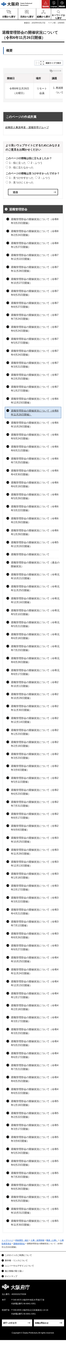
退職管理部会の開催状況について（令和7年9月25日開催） (34, 293)
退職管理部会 (18, 209)
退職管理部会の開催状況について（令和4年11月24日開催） (34, 971)
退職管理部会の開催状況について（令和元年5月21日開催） (35, 624)
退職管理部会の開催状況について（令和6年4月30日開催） (34, 472)
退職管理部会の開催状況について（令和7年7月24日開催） (34, 317)
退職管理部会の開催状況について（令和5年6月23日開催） (34, 1163)
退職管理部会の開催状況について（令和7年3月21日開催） (34, 365)
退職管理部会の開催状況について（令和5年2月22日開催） (34, 1115)
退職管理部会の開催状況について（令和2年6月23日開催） (34, 792)
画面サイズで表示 (53, 63)
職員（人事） (52, 1240)
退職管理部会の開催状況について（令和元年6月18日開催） (35, 636)
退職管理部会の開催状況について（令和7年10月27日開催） (34, 281)
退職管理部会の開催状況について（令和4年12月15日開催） (34, 983)
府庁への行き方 (10, 1323)
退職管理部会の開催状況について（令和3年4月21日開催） (34, 911)
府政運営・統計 (22, 1240)
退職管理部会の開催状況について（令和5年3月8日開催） (34, 1139)
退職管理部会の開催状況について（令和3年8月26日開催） (34, 935)
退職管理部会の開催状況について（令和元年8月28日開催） (35, 660)
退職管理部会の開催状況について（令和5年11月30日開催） (34, 1223)
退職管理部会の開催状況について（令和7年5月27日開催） (34, 341)
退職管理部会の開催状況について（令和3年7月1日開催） (34, 923)
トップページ (7, 1240)
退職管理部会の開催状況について (30, 554)
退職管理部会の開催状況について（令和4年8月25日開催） (34, 1079)
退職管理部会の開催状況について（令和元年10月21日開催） (35, 576)
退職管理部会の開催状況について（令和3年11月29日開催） (34, 851)
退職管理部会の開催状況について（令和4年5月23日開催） (34, 1043)
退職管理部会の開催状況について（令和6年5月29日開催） (34, 496)
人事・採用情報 (37, 1240)
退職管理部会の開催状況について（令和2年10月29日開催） (34, 696)
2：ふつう (36, 163)
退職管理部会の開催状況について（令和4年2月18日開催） (34, 1007)
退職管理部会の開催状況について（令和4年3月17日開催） (34, 1019)
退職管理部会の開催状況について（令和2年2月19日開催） (34, 744)
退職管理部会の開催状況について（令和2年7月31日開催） (34, 804)
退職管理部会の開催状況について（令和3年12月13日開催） (34, 863)
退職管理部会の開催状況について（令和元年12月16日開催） (35, 600)
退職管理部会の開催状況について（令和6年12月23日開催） (34, 400)
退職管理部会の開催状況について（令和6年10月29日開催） (34, 424)
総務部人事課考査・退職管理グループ (27, 127)
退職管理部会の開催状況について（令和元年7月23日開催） (35, 648)
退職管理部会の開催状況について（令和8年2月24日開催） (34, 233)
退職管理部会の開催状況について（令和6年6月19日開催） (34, 484)
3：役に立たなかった (21, 167)
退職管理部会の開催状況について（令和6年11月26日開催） (34, 412)
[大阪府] (16, 4)
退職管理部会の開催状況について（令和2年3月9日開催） (34, 768)
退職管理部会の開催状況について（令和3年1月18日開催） (34, 875)
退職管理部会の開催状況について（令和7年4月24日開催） (34, 353)
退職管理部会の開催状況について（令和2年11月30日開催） (34, 708)
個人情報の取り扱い (14, 1271)
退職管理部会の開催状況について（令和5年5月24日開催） (34, 1151)
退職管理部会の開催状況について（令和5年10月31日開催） (34, 1211)
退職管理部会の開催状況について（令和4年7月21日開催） (34, 1067)
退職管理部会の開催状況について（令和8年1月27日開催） (34, 245)
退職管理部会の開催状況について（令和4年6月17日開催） (34, 1055)
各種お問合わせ (42, 1323)
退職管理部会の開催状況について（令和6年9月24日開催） (34, 436)
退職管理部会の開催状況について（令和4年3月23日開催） (34, 1031)
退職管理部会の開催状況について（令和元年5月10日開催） (35, 612)
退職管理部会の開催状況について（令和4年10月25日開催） (34, 959)
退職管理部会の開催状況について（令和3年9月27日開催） (34, 947)
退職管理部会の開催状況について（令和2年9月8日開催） (34, 828)
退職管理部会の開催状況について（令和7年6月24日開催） (34, 329)
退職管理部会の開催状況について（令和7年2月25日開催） (34, 376)
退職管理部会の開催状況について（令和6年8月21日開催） (34, 448)
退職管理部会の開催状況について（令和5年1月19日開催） (34, 1103)
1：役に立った (17, 163)
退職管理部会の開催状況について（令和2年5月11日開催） (34, 780)
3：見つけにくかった (21, 182)
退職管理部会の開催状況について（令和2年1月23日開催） (34, 732)
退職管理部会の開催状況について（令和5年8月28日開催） (34, 1187)
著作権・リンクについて (16, 1260)
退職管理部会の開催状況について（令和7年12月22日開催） (34, 257)
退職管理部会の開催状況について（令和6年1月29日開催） (34, 532)
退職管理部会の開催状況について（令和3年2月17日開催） (34, 887)
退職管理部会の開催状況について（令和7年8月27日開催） (34, 305)
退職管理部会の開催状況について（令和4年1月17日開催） (34, 995)
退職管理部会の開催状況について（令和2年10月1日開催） (34, 684)
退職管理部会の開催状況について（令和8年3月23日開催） (34, 221)
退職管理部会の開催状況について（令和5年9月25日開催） (34, 1199)
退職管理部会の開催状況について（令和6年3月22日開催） (34, 508)
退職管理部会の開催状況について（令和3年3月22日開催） (34, 899)
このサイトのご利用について (18, 1255)
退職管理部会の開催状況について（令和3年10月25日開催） (34, 839)
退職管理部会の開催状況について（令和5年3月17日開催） (34, 1127)
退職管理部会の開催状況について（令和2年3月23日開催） (34, 756)
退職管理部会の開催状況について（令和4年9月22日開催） (34, 1091)
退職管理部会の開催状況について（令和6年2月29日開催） (34, 520)
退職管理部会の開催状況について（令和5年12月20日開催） (34, 544)
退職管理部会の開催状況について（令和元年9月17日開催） (35, 672)
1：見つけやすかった (21, 178)
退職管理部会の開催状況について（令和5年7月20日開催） (34, 1175)
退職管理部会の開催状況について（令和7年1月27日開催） (34, 388)
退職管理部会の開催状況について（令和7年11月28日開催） (34, 269)
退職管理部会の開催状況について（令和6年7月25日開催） (34, 460)
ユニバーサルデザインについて (19, 1266)
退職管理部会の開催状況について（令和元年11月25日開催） (35, 588)
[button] (46, 4)
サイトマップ (11, 1276)
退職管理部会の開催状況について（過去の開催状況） (35, 564)
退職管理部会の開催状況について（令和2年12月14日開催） (34, 720)
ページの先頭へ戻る (60, 1288)
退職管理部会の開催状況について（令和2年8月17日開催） (34, 816)
